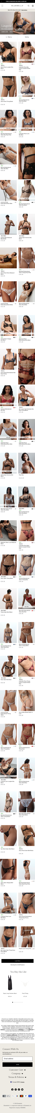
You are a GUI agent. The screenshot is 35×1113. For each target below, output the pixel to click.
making (9, 1035)
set (15, 1039)
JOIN (17, 1064)
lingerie (13, 1039)
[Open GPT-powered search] (29, 6)
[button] (33, 1)
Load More (17, 961)
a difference (14, 1035)
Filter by (10, 37)
